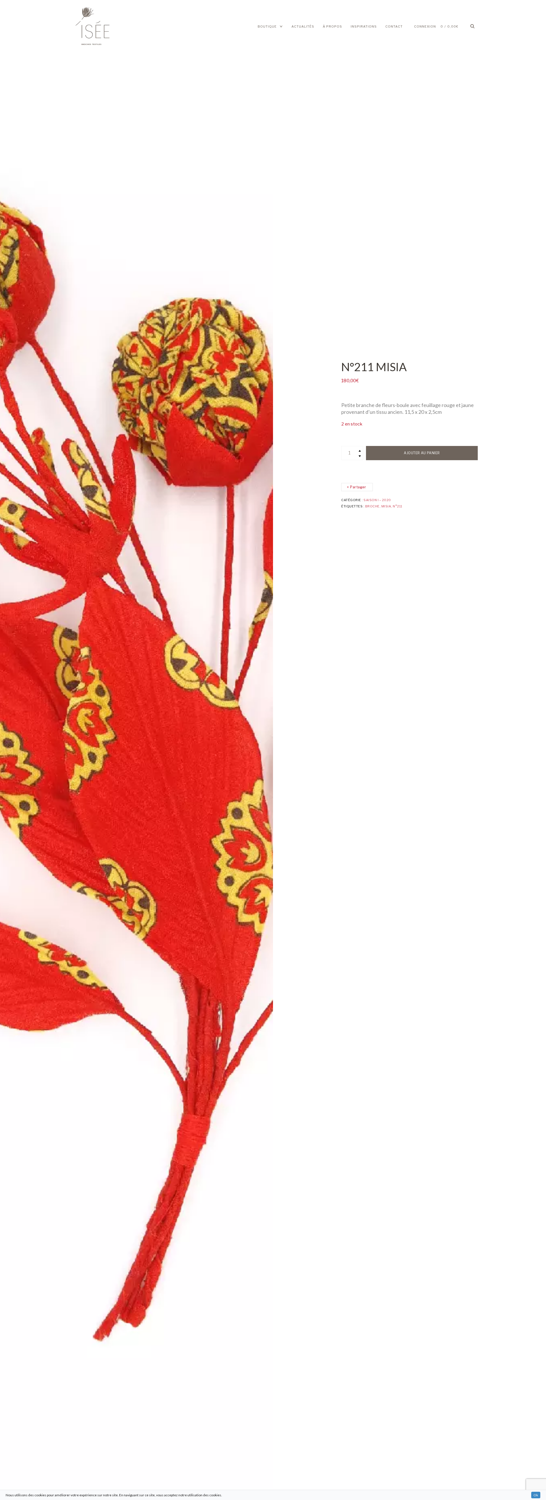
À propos (332, 26)
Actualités (302, 26)
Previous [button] (27, 750)
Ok (535, 1495)
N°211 (397, 506)
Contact (394, 26)
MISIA (386, 506)
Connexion (425, 26)
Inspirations (364, 26)
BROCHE (372, 506)
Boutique (267, 26)
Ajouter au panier (422, 453)
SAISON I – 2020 (377, 500)
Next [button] (245, 750)
